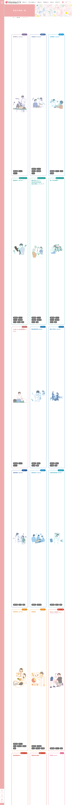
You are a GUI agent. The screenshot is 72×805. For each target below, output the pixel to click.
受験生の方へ (24, 2)
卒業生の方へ (39, 2)
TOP (13, 17)
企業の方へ (52, 2)
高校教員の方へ (46, 2)
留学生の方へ (57, 2)
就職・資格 (18, 17)
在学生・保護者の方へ (32, 2)
